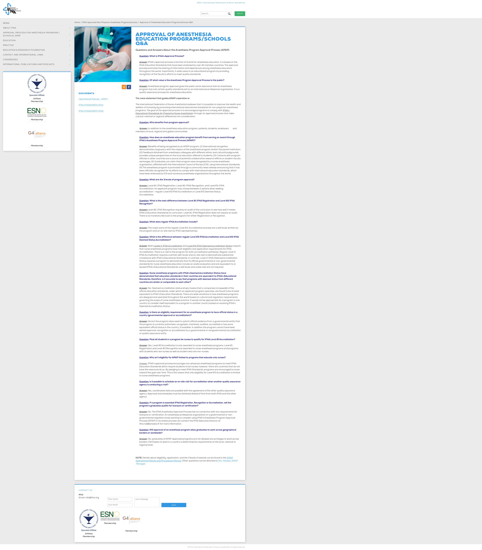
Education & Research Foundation (24, 50)
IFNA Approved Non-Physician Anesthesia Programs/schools (109, 22)
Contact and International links (23, 55)
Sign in (240, 14)
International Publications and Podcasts (28, 64)
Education (9, 41)
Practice (8, 45)
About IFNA (9, 28)
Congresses (10, 60)
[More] (124, 87)
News (6, 23)
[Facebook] (129, 87)
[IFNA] (12, 9)
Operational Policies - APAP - (94, 99)
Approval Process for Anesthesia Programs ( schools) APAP (31, 34)
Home (77, 22)
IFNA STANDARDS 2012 (91, 105)
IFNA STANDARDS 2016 (91, 111)
